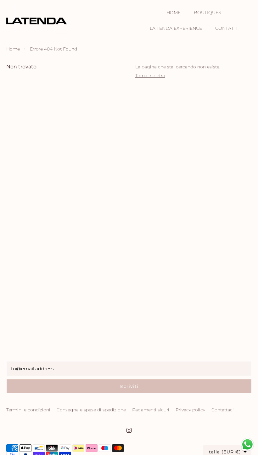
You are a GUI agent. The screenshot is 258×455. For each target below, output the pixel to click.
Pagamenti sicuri (150, 410)
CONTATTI (226, 28)
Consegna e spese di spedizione (91, 410)
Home (13, 49)
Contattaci (222, 410)
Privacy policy (190, 410)
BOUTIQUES (207, 12)
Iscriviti (129, 386)
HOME (173, 12)
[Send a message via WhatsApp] (247, 444)
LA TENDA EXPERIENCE (176, 28)
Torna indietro (150, 75)
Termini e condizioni (28, 410)
